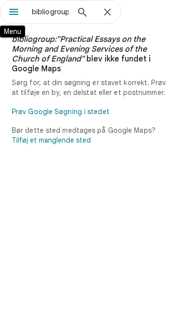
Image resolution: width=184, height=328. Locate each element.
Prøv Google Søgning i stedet (60, 111)
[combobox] (50, 12)
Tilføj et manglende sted (51, 140)
